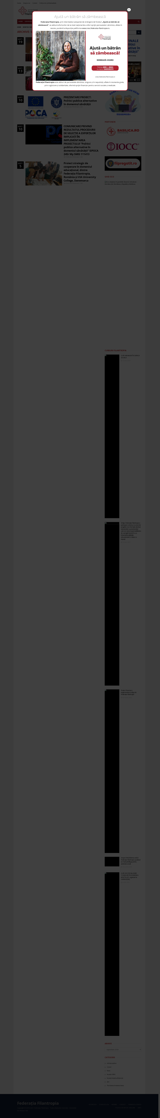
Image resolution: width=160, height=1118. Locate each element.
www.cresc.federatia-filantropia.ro (95, 28)
